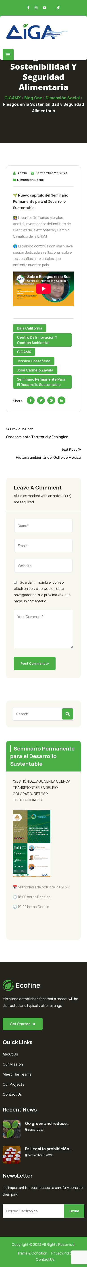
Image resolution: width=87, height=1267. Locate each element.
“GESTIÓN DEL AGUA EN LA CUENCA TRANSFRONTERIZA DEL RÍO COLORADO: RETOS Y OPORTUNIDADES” (41, 791)
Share (18, 400)
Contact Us (12, 1094)
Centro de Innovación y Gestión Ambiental (37, 340)
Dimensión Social (30, 180)
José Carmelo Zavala (35, 370)
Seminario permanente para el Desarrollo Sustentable (41, 382)
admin (22, 173)
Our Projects (13, 1084)
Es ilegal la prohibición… (48, 1148)
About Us (10, 1054)
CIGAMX (24, 351)
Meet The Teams (17, 1074)
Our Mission (13, 1064)
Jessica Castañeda (33, 361)
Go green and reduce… (47, 1123)
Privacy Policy (62, 1253)
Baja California (29, 328)
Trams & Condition (32, 1253)
